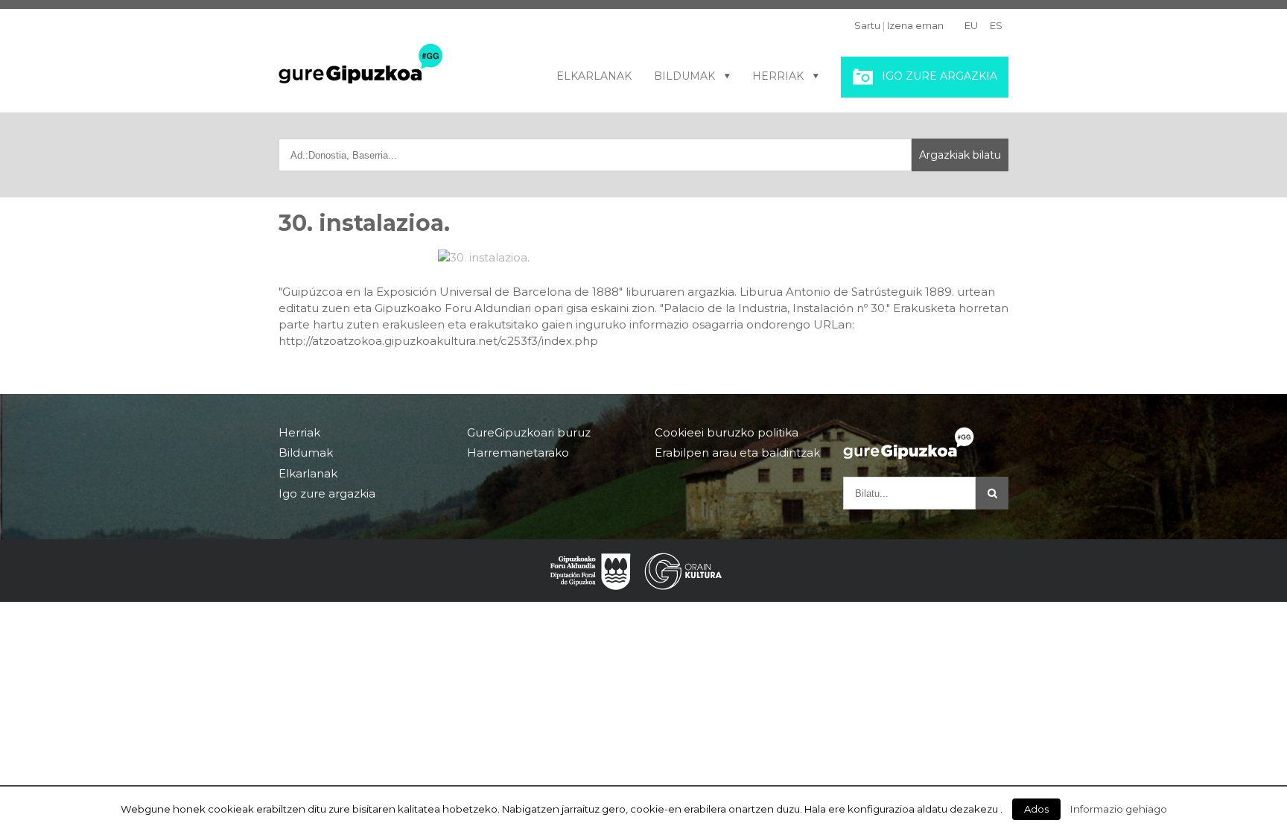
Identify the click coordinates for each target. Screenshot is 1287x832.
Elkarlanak (594, 76)
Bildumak (684, 76)
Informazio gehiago (1118, 809)
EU (971, 25)
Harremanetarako (518, 452)
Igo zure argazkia (939, 76)
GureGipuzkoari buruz (529, 432)
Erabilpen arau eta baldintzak (737, 452)
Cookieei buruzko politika (726, 432)
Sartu (867, 25)
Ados (1036, 809)
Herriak (778, 76)
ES (996, 25)
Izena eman (915, 25)
